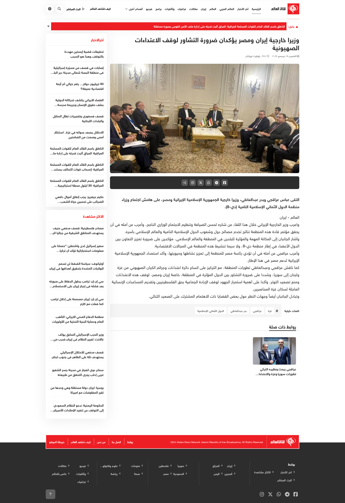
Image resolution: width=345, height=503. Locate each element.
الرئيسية (256, 8)
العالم (212, 8)
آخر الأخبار (243, 8)
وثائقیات (169, 8)
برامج (159, 8)
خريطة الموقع (56, 441)
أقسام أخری (135, 8)
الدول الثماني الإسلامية (210, 310)
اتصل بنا (116, 441)
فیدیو (149, 8)
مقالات (193, 8)
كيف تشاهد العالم (100, 8)
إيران (203, 8)
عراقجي (257, 310)
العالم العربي (226, 8)
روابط (130, 441)
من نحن (101, 441)
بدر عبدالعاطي (238, 310)
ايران (283, 216)
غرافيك (182, 8)
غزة (270, 310)
